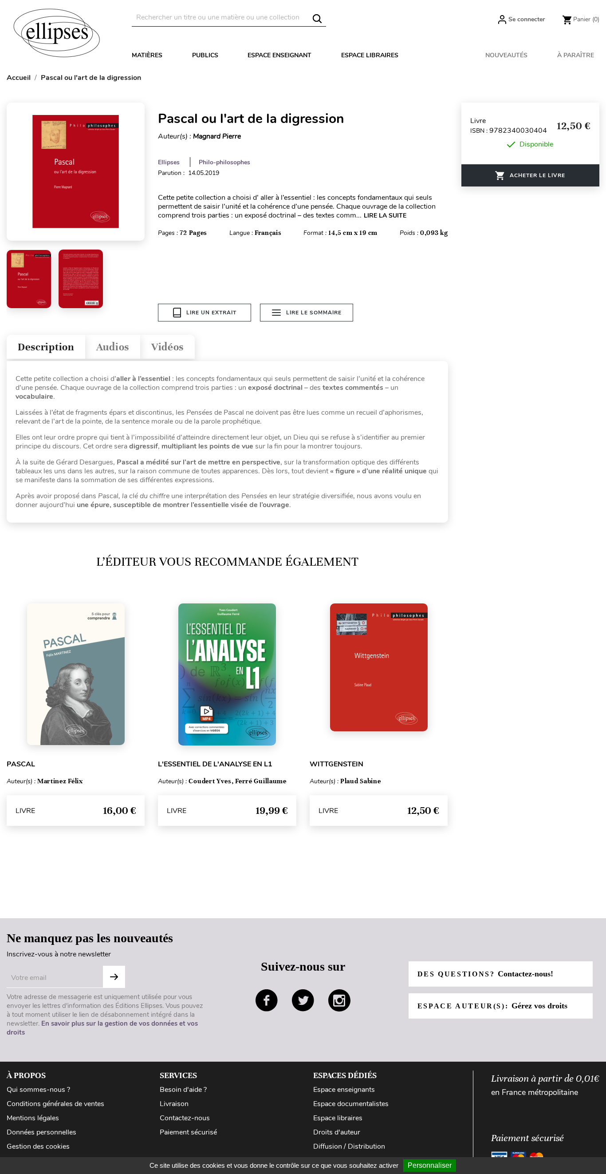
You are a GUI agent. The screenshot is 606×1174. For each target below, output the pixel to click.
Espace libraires (369, 55)
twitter (303, 1000)
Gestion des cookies (38, 1146)
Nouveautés (506, 55)
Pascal (21, 764)
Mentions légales (33, 1118)
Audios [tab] (112, 347)
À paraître (575, 55)
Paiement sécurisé (188, 1132)
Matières (147, 55)
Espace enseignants (344, 1090)
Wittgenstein (336, 764)
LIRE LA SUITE (385, 215)
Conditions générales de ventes (55, 1104)
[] (317, 18)
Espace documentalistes (351, 1104)
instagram (339, 1000)
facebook (267, 1000)
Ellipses (169, 162)
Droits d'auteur (336, 1132)
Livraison (174, 1104)
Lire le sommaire (314, 312)
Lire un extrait (211, 312)
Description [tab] (46, 347)
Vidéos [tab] (167, 347)
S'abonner (114, 977)
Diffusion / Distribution (349, 1146)
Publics (205, 55)
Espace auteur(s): (492, 1005)
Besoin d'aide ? (183, 1090)
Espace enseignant (279, 55)
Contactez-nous (185, 1118)
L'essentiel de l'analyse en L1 (215, 764)
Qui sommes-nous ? (38, 1090)
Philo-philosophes (224, 162)
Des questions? (485, 973)
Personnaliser (430, 1165)
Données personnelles (41, 1132)
